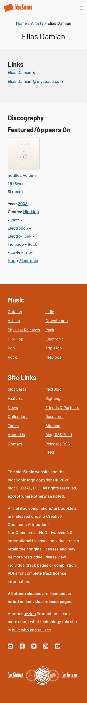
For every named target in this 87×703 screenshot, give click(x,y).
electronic (28, 260)
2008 (23, 203)
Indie (49, 311)
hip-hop (31, 211)
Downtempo (56, 320)
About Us (16, 434)
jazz (15, 219)
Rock (12, 357)
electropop (18, 228)
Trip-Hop (53, 348)
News (13, 407)
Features (15, 398)
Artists (14, 320)
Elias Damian (19, 72)
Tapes (13, 425)
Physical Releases (24, 329)
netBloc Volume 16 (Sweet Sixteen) (22, 183)
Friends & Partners (62, 407)
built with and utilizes (31, 629)
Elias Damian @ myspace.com (35, 81)
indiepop (16, 244)
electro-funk (19, 236)
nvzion (30, 613)
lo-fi (15, 252)
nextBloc (53, 389)
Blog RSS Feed (58, 434)
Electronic (54, 339)
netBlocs (53, 357)
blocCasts (17, 389)
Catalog (15, 311)
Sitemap (52, 425)
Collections (18, 416)
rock (32, 244)
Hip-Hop (15, 339)
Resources (54, 416)
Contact (15, 443)
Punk (49, 329)
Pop (11, 348)
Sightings (53, 398)
